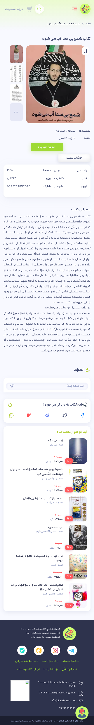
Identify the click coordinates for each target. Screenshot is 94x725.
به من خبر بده (46, 147)
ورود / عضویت (14, 9)
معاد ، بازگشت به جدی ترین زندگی (43, 498)
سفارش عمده (70, 661)
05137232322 (67, 708)
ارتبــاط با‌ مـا (51, 669)
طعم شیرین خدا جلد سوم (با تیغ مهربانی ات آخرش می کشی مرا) (37, 587)
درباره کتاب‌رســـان (28, 669)
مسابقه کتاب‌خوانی (26, 661)
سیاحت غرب (55, 527)
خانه (88, 23)
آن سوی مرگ (55, 440)
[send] (11, 386)
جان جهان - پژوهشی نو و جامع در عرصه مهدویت (39, 558)
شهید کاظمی (67, 138)
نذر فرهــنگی (69, 669)
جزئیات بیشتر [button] (74, 158)
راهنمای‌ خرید (50, 661)
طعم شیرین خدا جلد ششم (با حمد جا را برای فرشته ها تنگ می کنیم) (36, 471)
